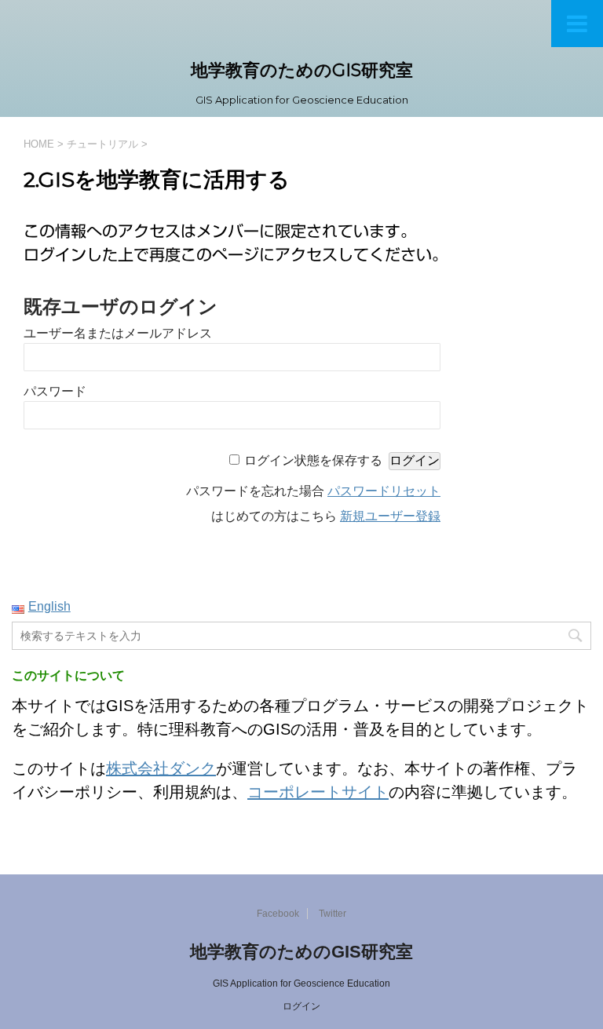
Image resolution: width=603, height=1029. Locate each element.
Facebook (278, 913)
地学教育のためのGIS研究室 (302, 70)
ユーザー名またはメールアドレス (118, 333)
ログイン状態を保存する (313, 460)
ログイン (301, 1006)
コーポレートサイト (318, 792)
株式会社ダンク (161, 768)
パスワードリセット (383, 491)
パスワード (55, 391)
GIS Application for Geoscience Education (301, 983)
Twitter (332, 913)
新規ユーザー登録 (390, 516)
